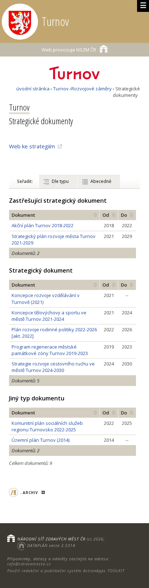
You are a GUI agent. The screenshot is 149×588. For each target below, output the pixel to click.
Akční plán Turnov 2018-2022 (42, 225)
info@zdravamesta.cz (29, 563)
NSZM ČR (69, 49)
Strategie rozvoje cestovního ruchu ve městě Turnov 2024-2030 (53, 366)
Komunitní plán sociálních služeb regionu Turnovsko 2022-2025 (47, 426)
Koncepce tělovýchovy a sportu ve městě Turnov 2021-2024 (49, 315)
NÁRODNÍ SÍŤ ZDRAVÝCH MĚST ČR (51, 539)
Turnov (61, 88)
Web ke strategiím (32, 146)
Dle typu (60, 181)
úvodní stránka (33, 88)
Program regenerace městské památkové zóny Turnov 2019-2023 (50, 350)
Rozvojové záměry (91, 88)
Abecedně (100, 181)
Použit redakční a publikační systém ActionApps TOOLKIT (65, 570)
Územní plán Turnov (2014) (40, 440)
